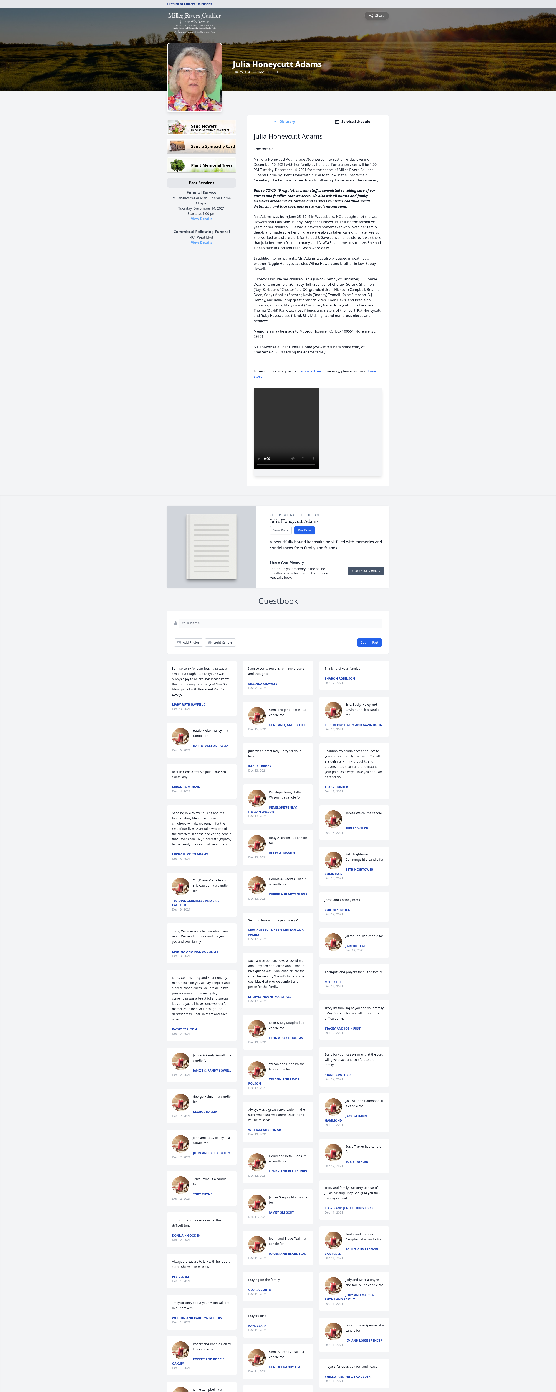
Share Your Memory (366, 570)
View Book (280, 530)
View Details (201, 218)
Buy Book (304, 530)
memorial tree (309, 371)
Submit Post (369, 642)
